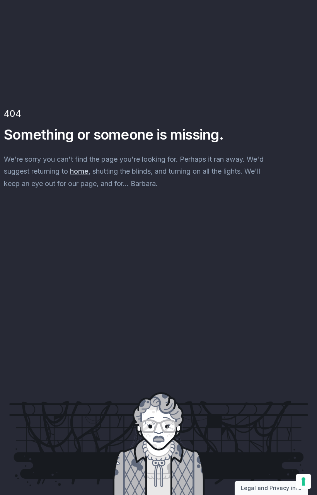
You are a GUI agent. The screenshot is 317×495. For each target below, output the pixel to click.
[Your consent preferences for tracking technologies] (303, 481)
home (79, 171)
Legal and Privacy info (271, 488)
